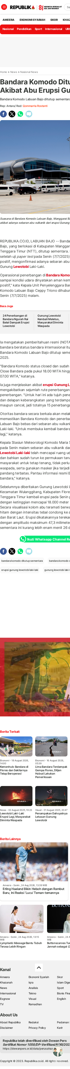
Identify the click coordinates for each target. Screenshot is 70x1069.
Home (3, 71)
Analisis (33, 988)
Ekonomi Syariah (32, 19)
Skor (60, 977)
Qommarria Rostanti (35, 105)
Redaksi (34, 1022)
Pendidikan (24, 29)
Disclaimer (6, 1027)
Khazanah (6, 982)
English (61, 998)
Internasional (53, 29)
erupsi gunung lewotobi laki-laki (19, 569)
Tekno (32, 993)
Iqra (31, 982)
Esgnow (5, 998)
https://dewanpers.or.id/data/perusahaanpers (31, 1048)
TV (2, 1004)
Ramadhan (35, 1004)
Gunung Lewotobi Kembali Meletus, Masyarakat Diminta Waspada (50, 321)
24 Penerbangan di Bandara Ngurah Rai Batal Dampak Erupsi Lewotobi (16, 321)
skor (54, 19)
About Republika (10, 1022)
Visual (32, 998)
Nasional (8, 29)
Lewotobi (21, 267)
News (13, 71)
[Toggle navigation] (4, 7)
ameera (8, 19)
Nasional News (29, 71)
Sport (38, 29)
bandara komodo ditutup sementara (22, 560)
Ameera (5, 977)
